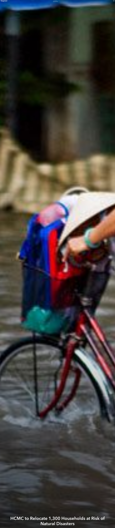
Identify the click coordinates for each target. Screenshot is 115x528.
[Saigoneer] (4, 0)
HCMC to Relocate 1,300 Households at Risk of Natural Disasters (57, 521)
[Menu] (113, 1)
